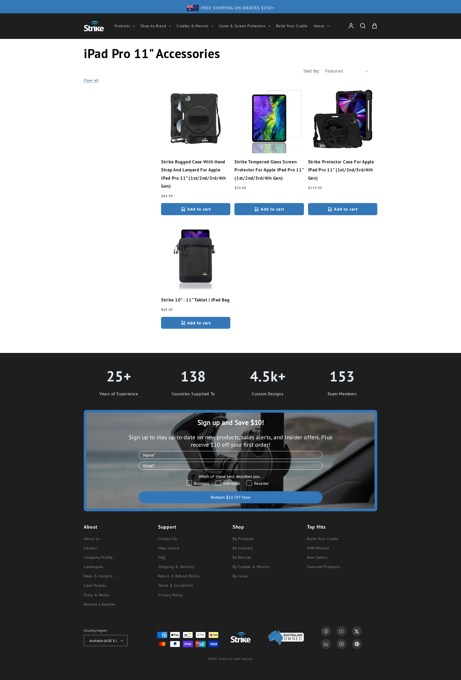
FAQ (161, 557)
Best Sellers (317, 557)
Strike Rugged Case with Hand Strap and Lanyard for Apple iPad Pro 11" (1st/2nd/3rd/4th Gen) (193, 174)
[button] (124, 25)
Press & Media (96, 595)
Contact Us (167, 538)
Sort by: (311, 71)
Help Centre (168, 548)
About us (92, 538)
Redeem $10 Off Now (230, 497)
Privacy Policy (170, 595)
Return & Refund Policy (178, 576)
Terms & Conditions (175, 585)
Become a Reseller (100, 604)
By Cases (240, 576)
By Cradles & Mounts (251, 566)
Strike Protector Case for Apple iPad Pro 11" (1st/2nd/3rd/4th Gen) (341, 170)
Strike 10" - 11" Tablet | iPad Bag (195, 300)
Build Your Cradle (322, 538)
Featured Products (323, 566)
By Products (243, 538)
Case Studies (95, 585)
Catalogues (94, 566)
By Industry (243, 548)
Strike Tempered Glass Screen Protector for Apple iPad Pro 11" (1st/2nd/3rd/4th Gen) (269, 170)
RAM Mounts (318, 548)
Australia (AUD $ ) (103, 640)
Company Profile (98, 557)
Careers (90, 548)
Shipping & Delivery (176, 566)
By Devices (242, 557)
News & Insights (98, 576)
